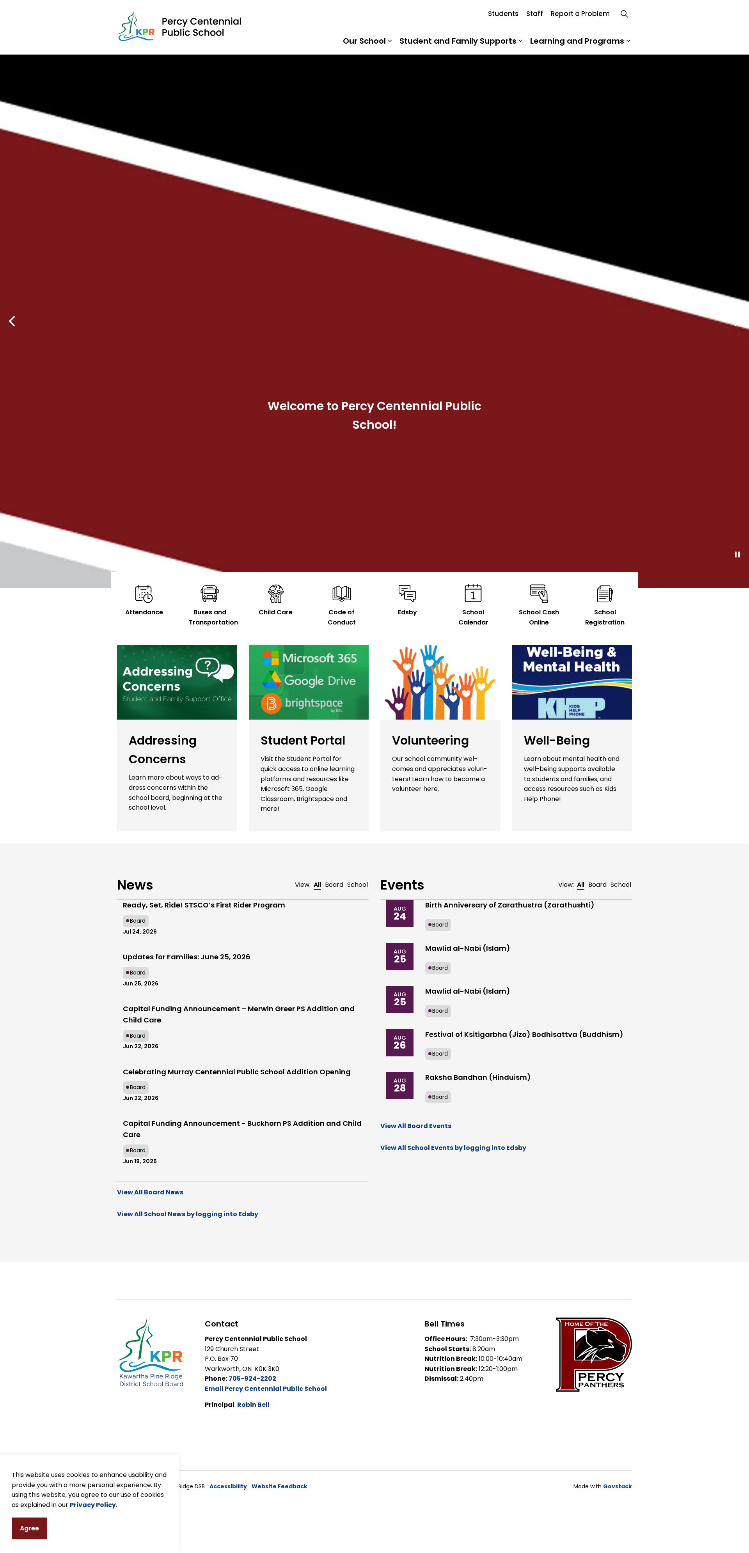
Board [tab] (334, 1073)
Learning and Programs (577, 40)
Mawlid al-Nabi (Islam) (467, 1137)
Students (503, 13)
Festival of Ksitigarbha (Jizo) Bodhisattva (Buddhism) (524, 1223)
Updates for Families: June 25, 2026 (186, 1145)
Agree (29, 1528)
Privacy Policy (93, 1504)
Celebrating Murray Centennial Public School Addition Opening (237, 1260)
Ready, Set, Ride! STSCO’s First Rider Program (204, 1093)
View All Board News (150, 1380)
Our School (364, 40)
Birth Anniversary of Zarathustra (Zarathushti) (510, 1093)
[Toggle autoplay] (737, 743)
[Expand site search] (624, 13)
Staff (534, 13)
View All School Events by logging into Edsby (453, 1336)
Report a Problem (580, 13)
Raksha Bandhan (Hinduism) (478, 1266)
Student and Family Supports (457, 40)
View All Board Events (415, 1314)
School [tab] (357, 1073)
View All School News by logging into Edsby (187, 1402)
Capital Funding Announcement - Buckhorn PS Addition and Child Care (242, 1317)
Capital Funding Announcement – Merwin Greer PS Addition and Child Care (239, 1202)
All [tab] (317, 1073)
